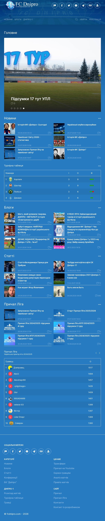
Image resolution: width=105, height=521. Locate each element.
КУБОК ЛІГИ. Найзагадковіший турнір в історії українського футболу (81, 217)
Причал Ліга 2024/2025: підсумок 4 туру (34, 324)
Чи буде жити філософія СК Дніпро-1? (80, 263)
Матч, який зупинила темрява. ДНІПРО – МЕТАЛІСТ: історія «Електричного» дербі (32, 217)
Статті (7, 473)
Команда (10, 173)
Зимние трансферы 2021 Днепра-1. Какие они (84, 276)
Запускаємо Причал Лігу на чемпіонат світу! (31, 151)
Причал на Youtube (64, 468)
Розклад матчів (12, 493)
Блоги (18, 19)
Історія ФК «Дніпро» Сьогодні (32, 124)
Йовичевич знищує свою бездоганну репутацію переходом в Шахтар (34, 278)
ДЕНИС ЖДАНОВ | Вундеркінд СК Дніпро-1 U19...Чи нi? (34, 240)
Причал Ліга (60, 497)
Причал (58, 493)
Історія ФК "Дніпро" (76, 149)
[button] (76, 19)
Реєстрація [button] (95, 19)
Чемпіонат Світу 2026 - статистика (29, 138)
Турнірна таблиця (13, 497)
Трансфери (59, 463)
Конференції (10, 477)
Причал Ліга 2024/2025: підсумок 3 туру (83, 337)
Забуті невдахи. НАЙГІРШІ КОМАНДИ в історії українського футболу (33, 229)
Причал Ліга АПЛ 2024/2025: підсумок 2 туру (81, 324)
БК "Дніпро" (10, 482)
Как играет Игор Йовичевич (31, 287)
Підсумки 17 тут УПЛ (30, 98)
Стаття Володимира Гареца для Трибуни (33, 263)
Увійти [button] (83, 19)
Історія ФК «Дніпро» (77, 137)
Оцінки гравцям (62, 473)
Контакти (59, 502)
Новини (8, 19)
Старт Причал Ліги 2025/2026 (81, 311)
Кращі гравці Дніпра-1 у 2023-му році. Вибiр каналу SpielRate (83, 240)
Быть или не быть (75, 287)
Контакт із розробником (67, 507)
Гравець (9, 361)
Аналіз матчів (61, 477)
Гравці (7, 502)
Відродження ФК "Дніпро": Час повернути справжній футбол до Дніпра (82, 229)
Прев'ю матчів (61, 482)
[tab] (11, 108)
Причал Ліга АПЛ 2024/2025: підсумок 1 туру (31, 337)
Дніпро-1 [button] (28, 19)
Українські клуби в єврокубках (81, 124)
